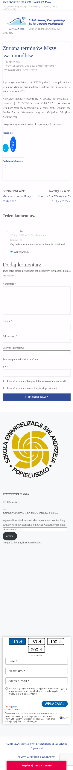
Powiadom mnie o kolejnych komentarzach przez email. (36, 381)
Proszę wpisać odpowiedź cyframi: (21, 359)
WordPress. (49, 757)
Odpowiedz (16, 240)
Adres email (10, 336)
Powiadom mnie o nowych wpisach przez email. (32, 388)
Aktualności (17, 29)
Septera (34, 757)
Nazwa (7, 321)
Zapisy (9, 536)
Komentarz (9, 283)
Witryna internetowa (13, 347)
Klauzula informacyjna (27, 721)
